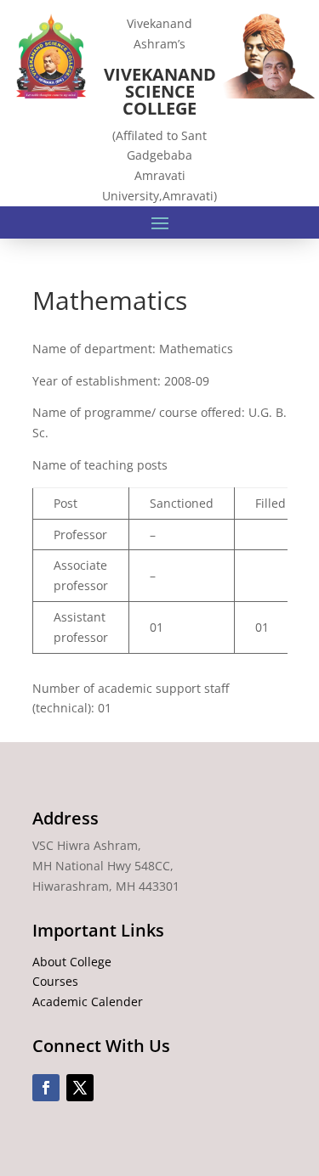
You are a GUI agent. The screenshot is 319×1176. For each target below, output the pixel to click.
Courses (55, 981)
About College (71, 962)
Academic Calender (87, 1001)
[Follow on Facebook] (46, 1087)
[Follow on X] (80, 1087)
